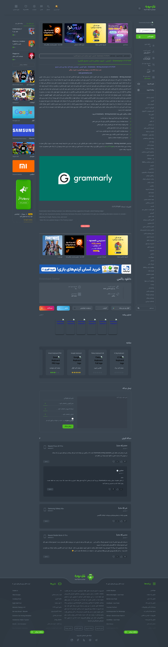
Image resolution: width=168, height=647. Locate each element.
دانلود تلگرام (78, 628)
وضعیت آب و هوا (149, 281)
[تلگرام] (96, 640)
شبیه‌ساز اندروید (150, 189)
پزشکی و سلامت (149, 149)
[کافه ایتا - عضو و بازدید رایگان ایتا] (52, 33)
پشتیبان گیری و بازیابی (148, 152)
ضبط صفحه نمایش (149, 199)
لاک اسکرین (151, 223)
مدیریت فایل (150, 247)
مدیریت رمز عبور (150, 244)
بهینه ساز (151, 142)
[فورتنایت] (52, 245)
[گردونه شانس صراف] (96, 33)
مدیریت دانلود (150, 240)
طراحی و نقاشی (150, 203)
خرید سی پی (56, 10)
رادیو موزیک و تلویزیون (148, 172)
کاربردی (152, 213)
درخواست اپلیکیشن (85, 308)
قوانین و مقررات (69, 420)
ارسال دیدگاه (68, 426)
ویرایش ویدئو (150, 298)
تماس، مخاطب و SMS (148, 162)
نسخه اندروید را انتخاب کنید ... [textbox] (64, 409)
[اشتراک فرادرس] (96, 245)
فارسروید (129, 149)
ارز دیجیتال (151, 125)
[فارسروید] (84, 577)
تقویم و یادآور (150, 155)
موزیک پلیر (151, 264)
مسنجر (152, 261)
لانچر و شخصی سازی (148, 227)
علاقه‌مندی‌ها (26, 10)
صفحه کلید (147, 78)
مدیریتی (152, 250)
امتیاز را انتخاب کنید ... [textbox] (67, 414)
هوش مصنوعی (150, 274)
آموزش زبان (151, 104)
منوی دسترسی (16, 10)
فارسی (152, 206)
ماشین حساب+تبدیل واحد (147, 230)
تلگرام (66, 308)
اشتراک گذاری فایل (149, 128)
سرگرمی (152, 186)
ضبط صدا (151, 196)
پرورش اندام (150, 145)
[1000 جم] (118, 33)
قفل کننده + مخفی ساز (148, 210)
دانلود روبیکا (68, 628)
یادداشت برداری (150, 301)
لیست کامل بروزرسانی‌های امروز (116, 584)
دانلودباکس (150, 36)
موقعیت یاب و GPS (148, 267)
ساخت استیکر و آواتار (148, 179)
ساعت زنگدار (150, 182)
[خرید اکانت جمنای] (74, 33)
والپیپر (152, 278)
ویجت (152, 284)
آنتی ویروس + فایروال (148, 111)
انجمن (41, 10)
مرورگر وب (151, 257)
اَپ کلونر (152, 121)
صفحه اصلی (126, 56)
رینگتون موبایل (150, 176)
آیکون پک (151, 115)
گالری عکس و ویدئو (148, 220)
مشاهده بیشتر (85, 226)
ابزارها (152, 118)
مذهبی (152, 254)
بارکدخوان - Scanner (148, 135)
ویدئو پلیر (151, 288)
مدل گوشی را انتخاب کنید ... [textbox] (65, 403)
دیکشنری (151, 169)
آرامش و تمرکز (150, 98)
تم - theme (150, 159)
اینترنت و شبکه (150, 132)
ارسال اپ (34, 10)
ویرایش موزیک (150, 295)
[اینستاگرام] (72, 640)
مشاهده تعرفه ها (28, 220)
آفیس (152, 101)
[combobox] (58, 404)
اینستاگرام (49, 308)
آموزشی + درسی (149, 108)
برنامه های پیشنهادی (148, 138)
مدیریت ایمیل (150, 237)
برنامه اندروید (119, 56)
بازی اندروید (99, 628)
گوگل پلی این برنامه (124, 308)
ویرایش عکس (150, 291)
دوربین (152, 165)
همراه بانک (151, 271)
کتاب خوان (151, 216)
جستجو (48, 10)
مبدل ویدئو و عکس (149, 233)
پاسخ (46, 462)
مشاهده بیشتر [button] (23, 65)
